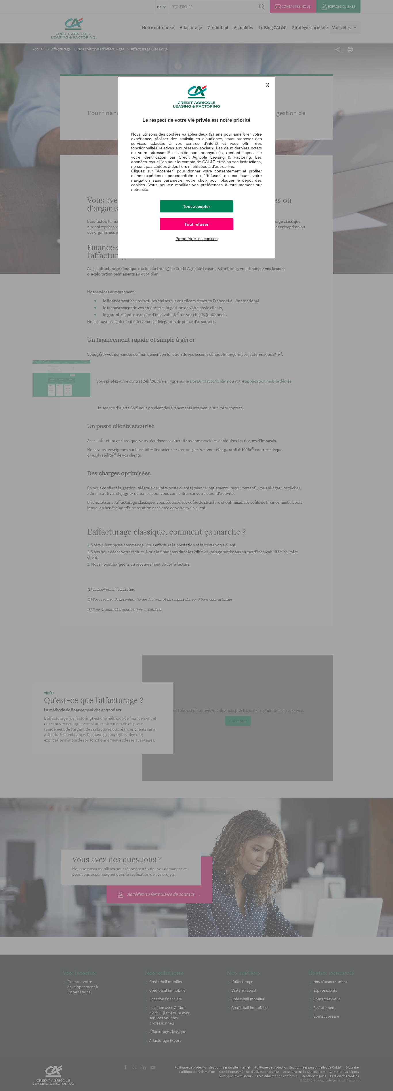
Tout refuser (196, 224)
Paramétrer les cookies (196, 238)
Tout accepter (196, 206)
